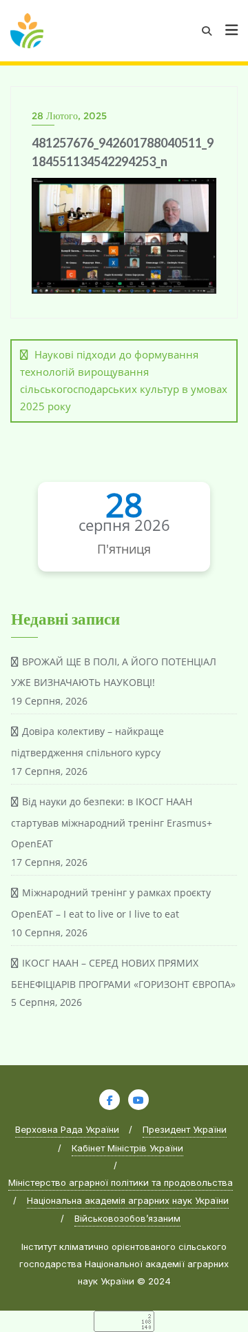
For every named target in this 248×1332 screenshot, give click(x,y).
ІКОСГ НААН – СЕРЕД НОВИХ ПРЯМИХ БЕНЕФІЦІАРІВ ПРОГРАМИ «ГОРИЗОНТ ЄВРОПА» (123, 973)
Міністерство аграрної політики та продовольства (120, 1182)
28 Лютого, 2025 (69, 116)
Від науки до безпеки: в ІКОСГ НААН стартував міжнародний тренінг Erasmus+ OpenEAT (111, 823)
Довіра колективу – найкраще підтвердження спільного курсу (87, 742)
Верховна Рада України (67, 1129)
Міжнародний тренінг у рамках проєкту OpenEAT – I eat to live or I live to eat (111, 903)
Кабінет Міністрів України (127, 1147)
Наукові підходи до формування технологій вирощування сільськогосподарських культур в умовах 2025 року (123, 380)
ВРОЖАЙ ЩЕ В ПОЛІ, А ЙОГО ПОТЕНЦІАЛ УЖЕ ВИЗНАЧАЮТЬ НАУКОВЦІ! (113, 672)
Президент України (185, 1129)
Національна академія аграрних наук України (128, 1200)
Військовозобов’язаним (127, 1218)
